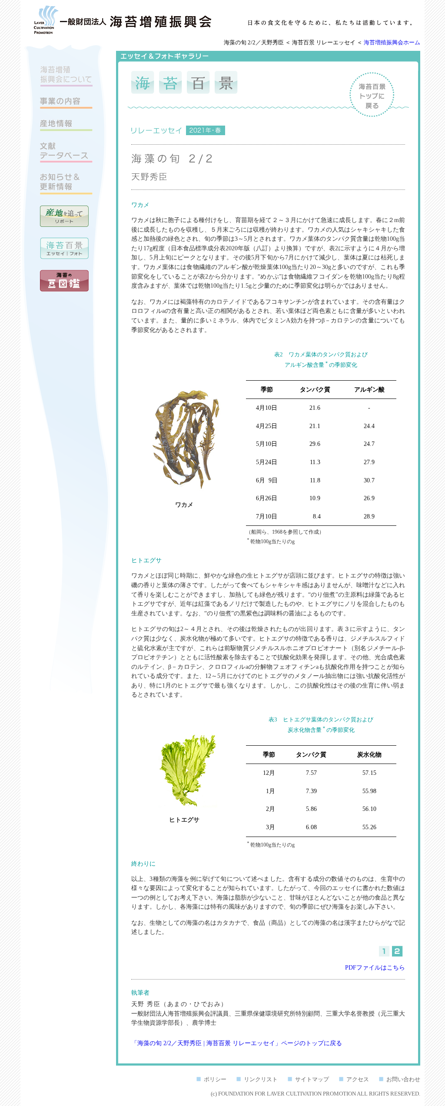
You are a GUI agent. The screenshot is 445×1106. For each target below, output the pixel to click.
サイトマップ (312, 1079)
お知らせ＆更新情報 (66, 184)
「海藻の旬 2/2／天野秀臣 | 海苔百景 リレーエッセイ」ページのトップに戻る (236, 1043)
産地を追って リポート (64, 216)
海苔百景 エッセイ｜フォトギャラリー (64, 248)
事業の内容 (66, 103)
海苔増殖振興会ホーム (392, 43)
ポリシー (215, 1079)
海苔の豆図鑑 (64, 281)
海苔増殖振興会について (66, 76)
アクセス (357, 1079)
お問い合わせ (403, 1079)
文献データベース (66, 152)
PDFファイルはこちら (375, 967)
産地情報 (66, 125)
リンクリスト (261, 1079)
